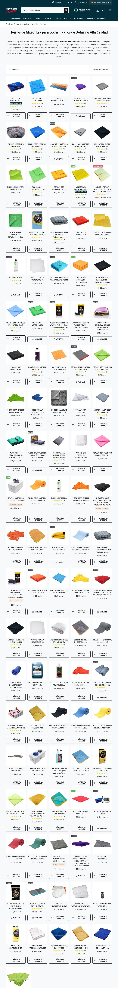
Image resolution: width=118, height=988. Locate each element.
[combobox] (45, 10)
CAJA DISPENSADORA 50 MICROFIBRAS (37, 770)
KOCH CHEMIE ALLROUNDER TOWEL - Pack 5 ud (15, 235)
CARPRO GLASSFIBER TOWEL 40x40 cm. (80, 145)
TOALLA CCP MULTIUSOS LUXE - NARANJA (80, 280)
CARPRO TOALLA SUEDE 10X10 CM (37, 279)
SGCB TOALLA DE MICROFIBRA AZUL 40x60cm (15, 685)
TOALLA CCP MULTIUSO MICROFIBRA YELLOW (15, 812)
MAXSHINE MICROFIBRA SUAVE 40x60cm (37, 591)
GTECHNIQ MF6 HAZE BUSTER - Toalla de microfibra (102, 280)
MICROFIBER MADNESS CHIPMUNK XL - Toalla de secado (59, 235)
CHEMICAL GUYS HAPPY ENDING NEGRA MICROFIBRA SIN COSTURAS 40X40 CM (102, 501)
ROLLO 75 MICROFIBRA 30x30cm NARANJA (37, 499)
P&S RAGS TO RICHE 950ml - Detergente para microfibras (59, 771)
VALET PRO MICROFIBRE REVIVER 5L (37, 684)
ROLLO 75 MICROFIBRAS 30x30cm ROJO (15, 858)
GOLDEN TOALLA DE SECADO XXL (80, 641)
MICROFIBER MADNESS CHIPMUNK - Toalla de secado (102, 550)
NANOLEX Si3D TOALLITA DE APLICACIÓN (80, 455)
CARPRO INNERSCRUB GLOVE (59, 905)
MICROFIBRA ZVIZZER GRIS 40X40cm (102, 411)
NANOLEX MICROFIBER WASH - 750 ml (37, 368)
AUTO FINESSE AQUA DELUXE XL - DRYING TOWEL (15, 455)
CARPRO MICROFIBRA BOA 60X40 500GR (102, 684)
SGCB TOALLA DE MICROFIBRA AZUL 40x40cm (37, 412)
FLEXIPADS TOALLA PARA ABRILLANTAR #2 (15, 727)
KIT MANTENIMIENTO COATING (102, 812)
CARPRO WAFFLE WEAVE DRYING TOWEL (80, 905)
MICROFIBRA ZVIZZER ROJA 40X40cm (80, 684)
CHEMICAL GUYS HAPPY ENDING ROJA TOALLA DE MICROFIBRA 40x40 (102, 592)
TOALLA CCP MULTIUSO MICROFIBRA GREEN (102, 368)
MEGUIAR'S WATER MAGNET (15, 947)
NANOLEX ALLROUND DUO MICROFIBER (59, 411)
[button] (110, 10)
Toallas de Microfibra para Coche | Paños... (30, 24)
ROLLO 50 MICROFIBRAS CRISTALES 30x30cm (80, 549)
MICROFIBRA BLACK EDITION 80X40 (16, 641)
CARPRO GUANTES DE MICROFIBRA (15, 549)
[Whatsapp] (104, 10)
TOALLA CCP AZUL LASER (37, 100)
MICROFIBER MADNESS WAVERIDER (37, 947)
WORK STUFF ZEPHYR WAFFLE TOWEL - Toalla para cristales (80, 325)
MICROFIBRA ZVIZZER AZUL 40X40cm (59, 591)
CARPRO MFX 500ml (59, 498)
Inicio (10, 24)
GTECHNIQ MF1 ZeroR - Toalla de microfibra (102, 100)
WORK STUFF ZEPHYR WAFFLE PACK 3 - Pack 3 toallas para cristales (59, 325)
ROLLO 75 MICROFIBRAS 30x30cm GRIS (102, 641)
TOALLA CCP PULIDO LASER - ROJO (80, 812)
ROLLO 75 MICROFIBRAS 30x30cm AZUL (80, 727)
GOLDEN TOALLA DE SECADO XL (37, 727)
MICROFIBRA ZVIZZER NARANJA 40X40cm (80, 499)
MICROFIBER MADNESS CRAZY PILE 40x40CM (59, 279)
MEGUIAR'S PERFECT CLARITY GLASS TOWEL (37, 234)
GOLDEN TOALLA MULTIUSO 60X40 (81, 947)
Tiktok (69, 2)
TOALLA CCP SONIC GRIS (102, 858)
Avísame (81, 116)
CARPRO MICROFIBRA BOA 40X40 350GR (59, 145)
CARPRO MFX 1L (15, 278)
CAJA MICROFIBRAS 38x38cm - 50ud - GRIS (15, 499)
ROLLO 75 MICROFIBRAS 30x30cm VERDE (37, 858)
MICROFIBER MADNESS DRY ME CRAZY (59, 641)
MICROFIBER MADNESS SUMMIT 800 (59, 947)
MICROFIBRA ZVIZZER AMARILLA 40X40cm (80, 591)
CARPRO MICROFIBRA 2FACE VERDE (15, 188)
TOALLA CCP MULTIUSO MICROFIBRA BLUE (15, 324)
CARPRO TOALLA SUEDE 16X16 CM (37, 641)
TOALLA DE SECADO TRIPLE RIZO (16, 145)
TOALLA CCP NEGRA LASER (15, 368)
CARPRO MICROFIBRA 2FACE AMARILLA (102, 234)
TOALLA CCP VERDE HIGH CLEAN (37, 188)
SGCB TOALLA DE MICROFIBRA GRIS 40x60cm (59, 455)
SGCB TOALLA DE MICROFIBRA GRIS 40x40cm (59, 859)
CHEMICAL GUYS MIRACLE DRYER (59, 549)
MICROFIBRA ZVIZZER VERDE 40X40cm (15, 411)
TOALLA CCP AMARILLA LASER (59, 188)
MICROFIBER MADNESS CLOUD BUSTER (37, 145)
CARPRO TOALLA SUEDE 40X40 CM (59, 368)
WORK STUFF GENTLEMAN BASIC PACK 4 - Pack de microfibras (102, 326)
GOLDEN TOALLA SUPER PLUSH (59, 812)
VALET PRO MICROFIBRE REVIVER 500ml (59, 684)
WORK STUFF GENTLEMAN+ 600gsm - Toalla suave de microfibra (15, 593)
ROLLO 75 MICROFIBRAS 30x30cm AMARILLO (102, 727)
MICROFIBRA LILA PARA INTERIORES (81, 100)
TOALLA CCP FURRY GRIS (80, 411)
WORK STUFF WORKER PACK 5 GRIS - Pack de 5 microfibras (37, 455)
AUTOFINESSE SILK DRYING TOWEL (37, 905)
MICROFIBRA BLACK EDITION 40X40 (102, 145)
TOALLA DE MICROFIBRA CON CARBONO (80, 368)
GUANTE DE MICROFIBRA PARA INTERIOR (37, 549)
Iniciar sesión (82, 2)
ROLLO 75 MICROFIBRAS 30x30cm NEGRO (59, 727)
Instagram (58, 2)
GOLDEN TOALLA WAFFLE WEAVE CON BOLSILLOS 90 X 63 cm (102, 189)
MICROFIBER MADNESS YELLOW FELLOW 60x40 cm (37, 813)
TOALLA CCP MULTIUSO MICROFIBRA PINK (102, 454)
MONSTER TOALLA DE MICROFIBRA (102, 947)
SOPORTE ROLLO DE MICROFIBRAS (15, 770)
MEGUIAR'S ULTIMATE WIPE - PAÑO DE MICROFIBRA (15, 906)
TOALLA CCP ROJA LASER (80, 234)
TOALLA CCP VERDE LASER (37, 324)
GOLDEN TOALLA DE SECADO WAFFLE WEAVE (80, 770)
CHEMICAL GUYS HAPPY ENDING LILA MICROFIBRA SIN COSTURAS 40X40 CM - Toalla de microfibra (80, 861)
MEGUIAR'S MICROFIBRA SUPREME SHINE (102, 770)
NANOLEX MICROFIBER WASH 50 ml (102, 905)
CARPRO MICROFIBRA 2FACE (59, 100)
